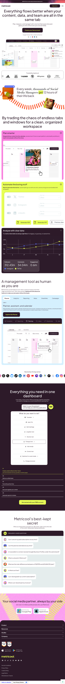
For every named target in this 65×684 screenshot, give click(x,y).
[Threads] (13, 660)
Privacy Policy (5, 668)
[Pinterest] (21, 660)
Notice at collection (6, 682)
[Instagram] (5, 660)
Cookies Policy (5, 670)
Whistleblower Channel (7, 675)
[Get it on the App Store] (7, 650)
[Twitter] (11, 660)
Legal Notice (5, 673)
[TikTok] (8, 660)
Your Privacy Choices (18, 682)
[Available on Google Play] (18, 650)
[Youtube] (16, 660)
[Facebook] (3, 660)
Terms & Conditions (6, 665)
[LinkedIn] (19, 660)
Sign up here (54, 5)
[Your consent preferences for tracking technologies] (63, 682)
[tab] (6, 298)
